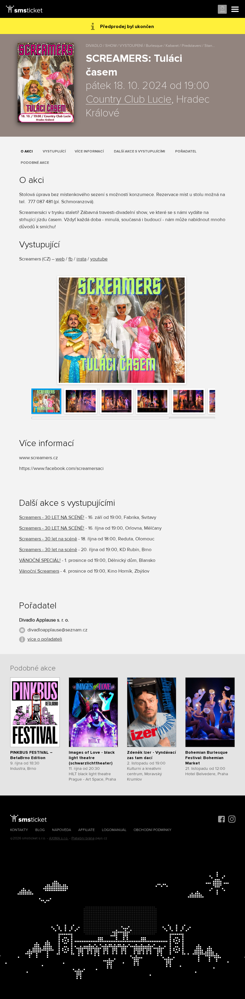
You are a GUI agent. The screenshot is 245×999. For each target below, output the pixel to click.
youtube (99, 259)
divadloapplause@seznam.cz (57, 630)
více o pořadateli (44, 639)
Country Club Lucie (129, 99)
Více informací (89, 151)
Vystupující (54, 151)
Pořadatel (186, 151)
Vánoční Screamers (39, 571)
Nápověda (61, 830)
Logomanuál (114, 830)
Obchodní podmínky (153, 830)
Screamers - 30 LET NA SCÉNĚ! (51, 517)
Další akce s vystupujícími (139, 151)
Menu (235, 10)
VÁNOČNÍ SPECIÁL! (40, 560)
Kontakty (19, 830)
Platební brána (82, 838)
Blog (40, 830)
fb (70, 259)
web (60, 259)
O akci (27, 151)
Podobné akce (35, 163)
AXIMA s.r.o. (58, 838)
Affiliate (86, 830)
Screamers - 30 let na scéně (48, 539)
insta (81, 259)
